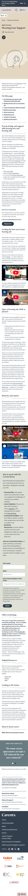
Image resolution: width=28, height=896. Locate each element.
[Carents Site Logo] (6, 815)
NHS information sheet (19, 465)
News (4, 826)
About (4, 820)
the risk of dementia (17, 175)
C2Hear (8, 257)
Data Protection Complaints (11, 842)
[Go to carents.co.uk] (6, 10)
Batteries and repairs (10, 110)
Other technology (9, 112)
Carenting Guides (8, 823)
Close (23, 3)
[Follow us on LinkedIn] (18, 849)
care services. (11, 513)
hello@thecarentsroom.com (10, 784)
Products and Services (9, 830)
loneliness (17, 161)
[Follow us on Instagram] (9, 849)
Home (3, 20)
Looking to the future (10, 117)
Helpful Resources (9, 114)
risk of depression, (14, 173)
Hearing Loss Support (13, 20)
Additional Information (10, 119)
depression (5, 164)
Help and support (7, 800)
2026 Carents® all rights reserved (13, 845)
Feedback (5, 807)
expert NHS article (17, 383)
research (11, 509)
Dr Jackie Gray (18, 83)
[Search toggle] (16, 10)
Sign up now (7, 224)
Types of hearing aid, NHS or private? (14, 107)
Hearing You (5, 387)
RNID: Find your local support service (13, 732)
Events (4, 833)
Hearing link (8, 676)
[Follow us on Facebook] (12, 849)
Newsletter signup (8, 793)
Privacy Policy (6, 838)
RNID (6, 680)
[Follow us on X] (15, 849)
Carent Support (7, 836)
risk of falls (10, 171)
